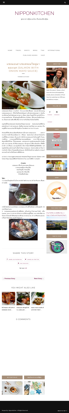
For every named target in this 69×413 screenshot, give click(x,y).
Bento (27, 50)
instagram (56, 114)
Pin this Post (24, 263)
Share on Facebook (15, 259)
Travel (18, 50)
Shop (43, 55)
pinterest (50, 121)
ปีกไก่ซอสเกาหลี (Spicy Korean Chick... (8, 309)
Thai (42, 50)
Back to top (62, 410)
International (54, 50)
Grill (26, 268)
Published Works (30, 55)
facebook (49, 114)
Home (10, 50)
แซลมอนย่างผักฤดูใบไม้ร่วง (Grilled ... (23, 309)
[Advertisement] (34, 36)
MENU (35, 50)
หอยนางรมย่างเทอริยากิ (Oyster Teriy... (37, 309)
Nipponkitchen (34, 13)
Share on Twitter (33, 259)
